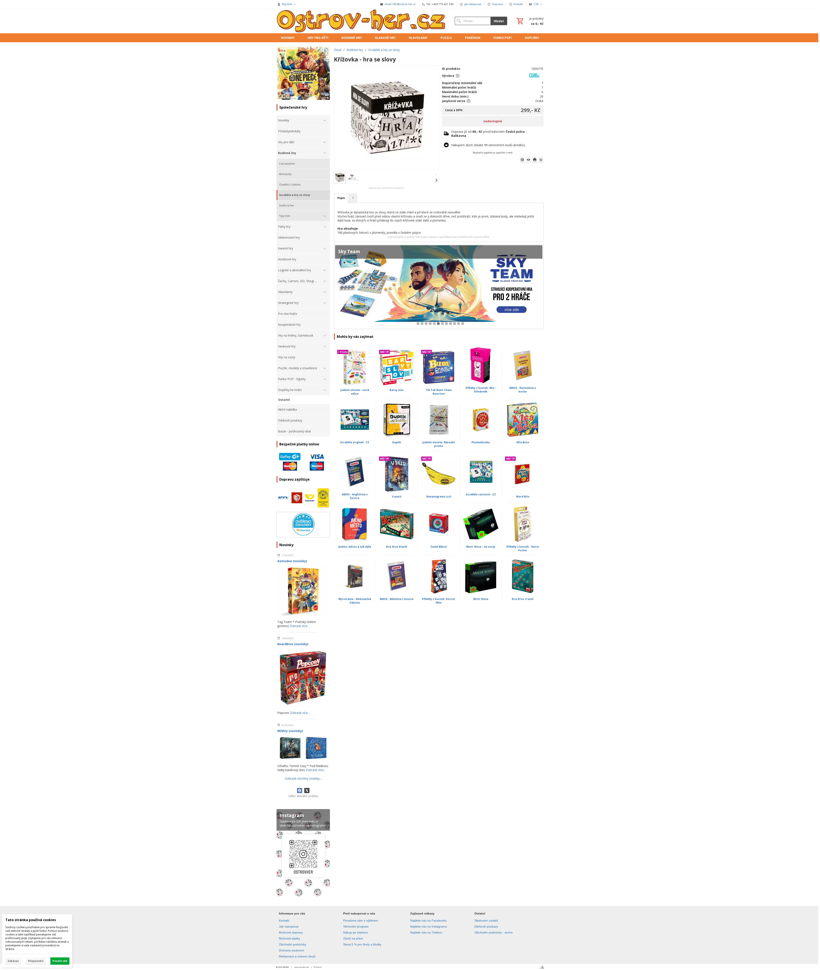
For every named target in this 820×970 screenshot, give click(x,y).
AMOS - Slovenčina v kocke (522, 389)
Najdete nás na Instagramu (428, 926)
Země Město (438, 546)
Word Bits (522, 496)
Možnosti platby (289, 938)
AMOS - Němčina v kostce (397, 599)
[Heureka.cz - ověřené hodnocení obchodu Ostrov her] (303, 534)
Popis (341, 198)
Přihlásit (318, 967)
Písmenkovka (481, 442)
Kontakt (284, 920)
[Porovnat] (522, 159)
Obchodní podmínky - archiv (493, 932)
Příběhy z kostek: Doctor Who (438, 600)
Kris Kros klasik (396, 546)
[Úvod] (361, 21)
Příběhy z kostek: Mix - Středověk (481, 389)
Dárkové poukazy (486, 926)
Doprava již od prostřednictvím (489, 134)
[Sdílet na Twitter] (306, 790)
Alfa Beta (522, 442)
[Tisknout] (534, 159)
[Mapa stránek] (542, 967)
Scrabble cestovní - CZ (481, 494)
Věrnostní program (356, 926)
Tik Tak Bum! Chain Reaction (439, 391)
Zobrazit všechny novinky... (303, 778)
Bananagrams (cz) (438, 496)
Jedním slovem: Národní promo (438, 444)
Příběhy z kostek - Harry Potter (523, 548)
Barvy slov (397, 390)
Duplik (396, 442)
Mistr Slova (480, 599)
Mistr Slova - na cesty (480, 546)
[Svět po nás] (438, 286)
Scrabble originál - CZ (354, 442)
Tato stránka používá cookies (30, 919)
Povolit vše (60, 961)
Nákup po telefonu (355, 932)
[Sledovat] (528, 159)
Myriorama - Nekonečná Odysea (354, 600)
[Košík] (530, 20)
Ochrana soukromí (291, 950)
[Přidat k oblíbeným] (540, 159)
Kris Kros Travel (522, 599)
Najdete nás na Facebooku (428, 920)
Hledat (499, 21)
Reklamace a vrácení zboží (297, 956)
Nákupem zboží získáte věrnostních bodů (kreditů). (488, 145)
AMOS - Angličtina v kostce (355, 496)
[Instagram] (303, 854)
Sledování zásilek (486, 920)
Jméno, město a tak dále (354, 546)
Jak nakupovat (289, 926)
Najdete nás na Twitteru (426, 932)
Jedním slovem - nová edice (354, 391)
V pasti (396, 496)
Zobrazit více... (299, 626)
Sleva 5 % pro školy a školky (362, 944)
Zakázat (13, 961)
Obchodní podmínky (292, 944)
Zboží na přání (353, 938)
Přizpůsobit (36, 961)
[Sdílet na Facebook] (299, 790)
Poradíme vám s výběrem (360, 920)
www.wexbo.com (301, 967)
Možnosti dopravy (291, 932)
